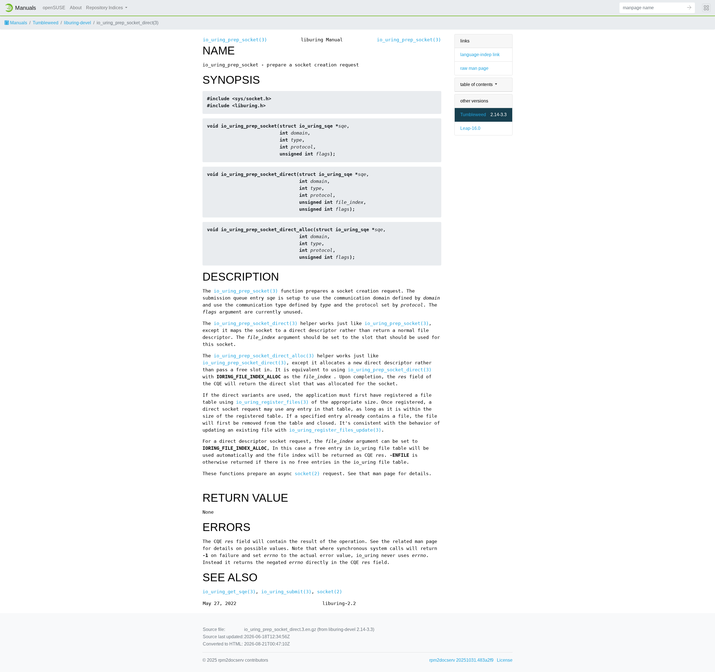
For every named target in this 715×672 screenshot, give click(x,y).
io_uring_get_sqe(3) (229, 591)
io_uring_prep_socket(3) (235, 39)
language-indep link (480, 54)
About (76, 7)
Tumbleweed (45, 22)
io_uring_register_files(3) (272, 402)
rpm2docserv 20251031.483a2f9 (461, 660)
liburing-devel (77, 22)
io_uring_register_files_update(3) (335, 430)
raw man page (474, 68)
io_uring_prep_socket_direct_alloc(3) (264, 355)
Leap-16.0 (470, 128)
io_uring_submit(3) (286, 591)
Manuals (18, 22)
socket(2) (307, 473)
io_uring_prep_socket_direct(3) (255, 323)
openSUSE (54, 7)
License (505, 660)
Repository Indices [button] (105, 7)
